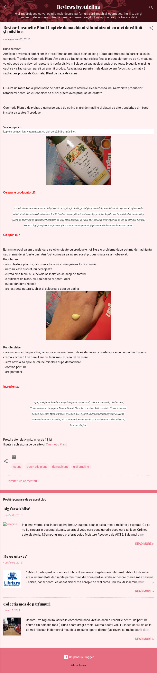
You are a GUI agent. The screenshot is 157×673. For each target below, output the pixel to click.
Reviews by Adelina (78, 7)
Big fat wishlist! (16, 508)
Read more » (144, 544)
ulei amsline (81, 467)
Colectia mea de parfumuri (26, 604)
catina (17, 467)
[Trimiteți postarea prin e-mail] (13, 458)
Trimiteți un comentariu (22, 481)
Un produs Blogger (81, 657)
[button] (151, 28)
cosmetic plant (37, 467)
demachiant (60, 467)
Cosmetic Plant (56, 444)
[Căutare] (151, 8)
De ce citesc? (15, 556)
